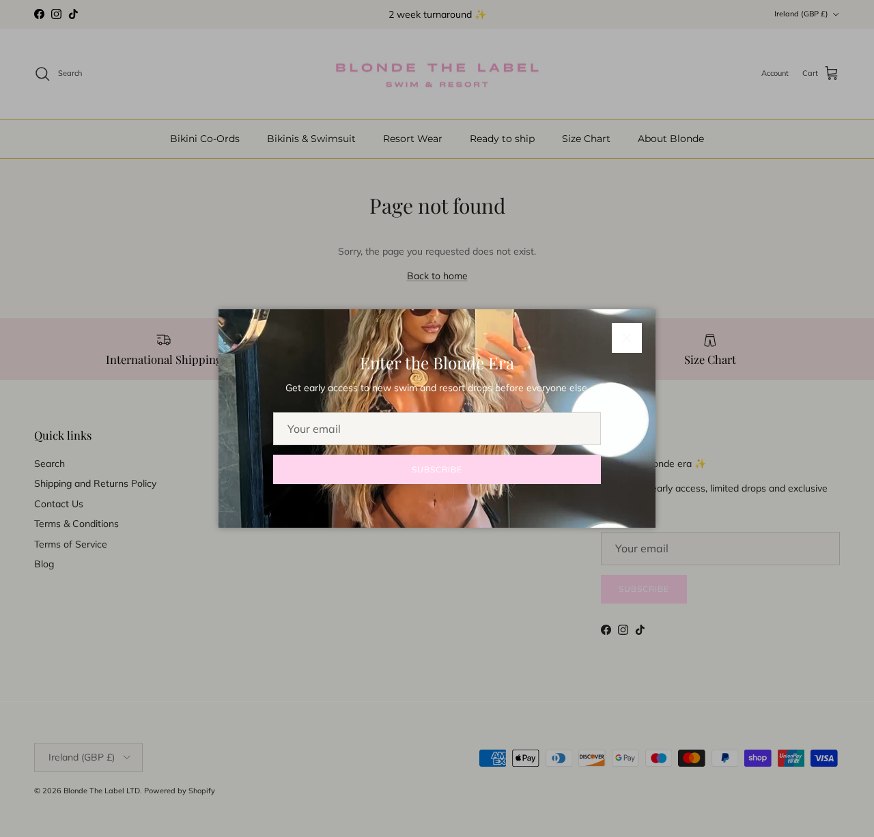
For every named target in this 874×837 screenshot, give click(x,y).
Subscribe (437, 469)
